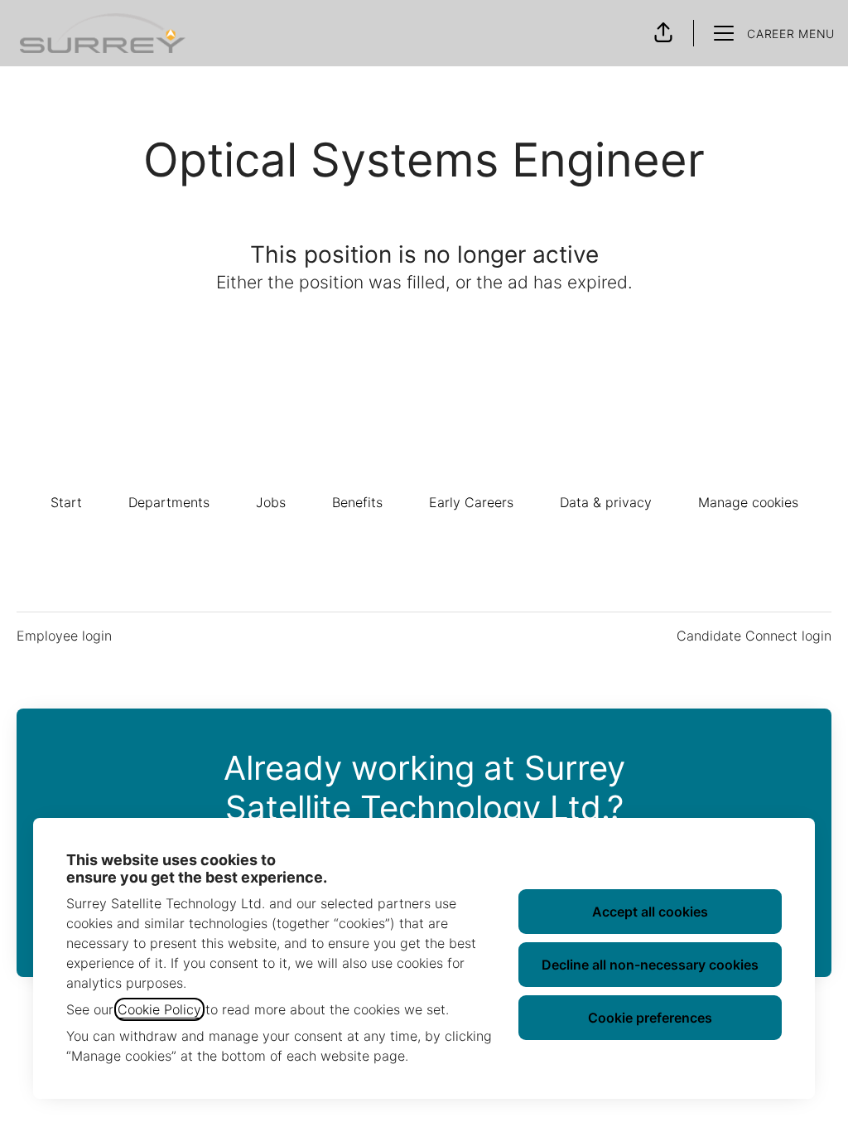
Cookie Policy (159, 1009)
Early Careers (471, 502)
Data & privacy (606, 502)
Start (66, 502)
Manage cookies (748, 502)
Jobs (271, 502)
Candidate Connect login (754, 635)
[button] (663, 33)
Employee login (64, 635)
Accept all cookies (650, 911)
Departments (169, 502)
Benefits (357, 502)
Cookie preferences (650, 1017)
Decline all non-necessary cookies (650, 964)
